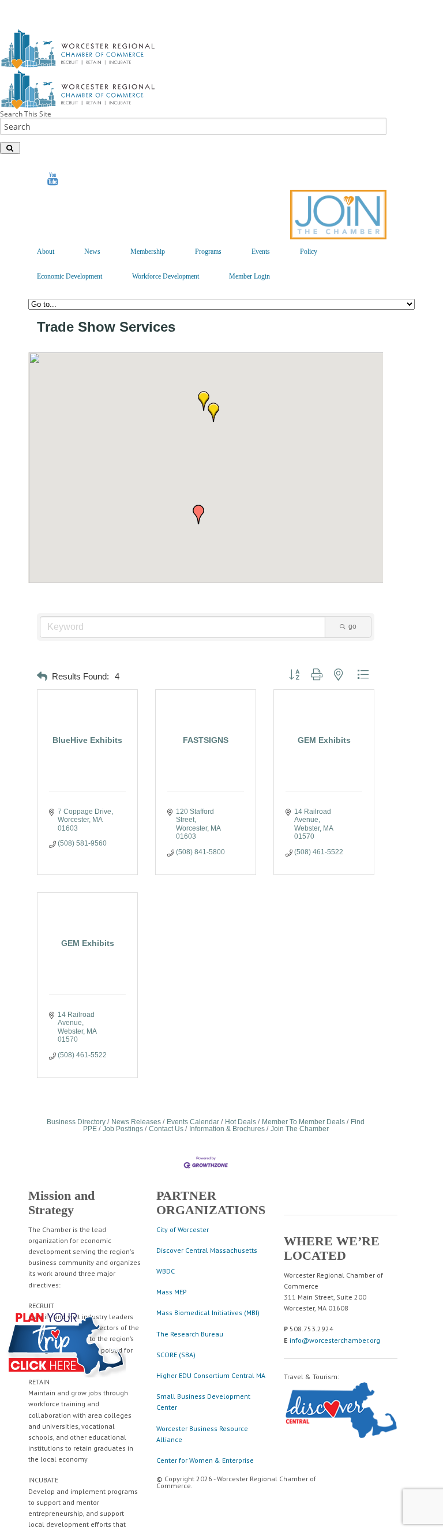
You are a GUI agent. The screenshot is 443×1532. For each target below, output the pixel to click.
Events (260, 251)
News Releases (136, 1122)
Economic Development (69, 276)
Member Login (249, 276)
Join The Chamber (300, 1129)
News (92, 251)
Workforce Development (165, 276)
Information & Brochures (227, 1129)
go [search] (352, 626)
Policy (308, 251)
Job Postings (123, 1129)
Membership (147, 251)
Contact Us (166, 1129)
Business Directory (76, 1122)
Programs (208, 251)
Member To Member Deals (303, 1122)
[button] (213, 412)
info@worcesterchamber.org (335, 1340)
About (45, 251)
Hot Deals (240, 1122)
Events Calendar (193, 1122)
